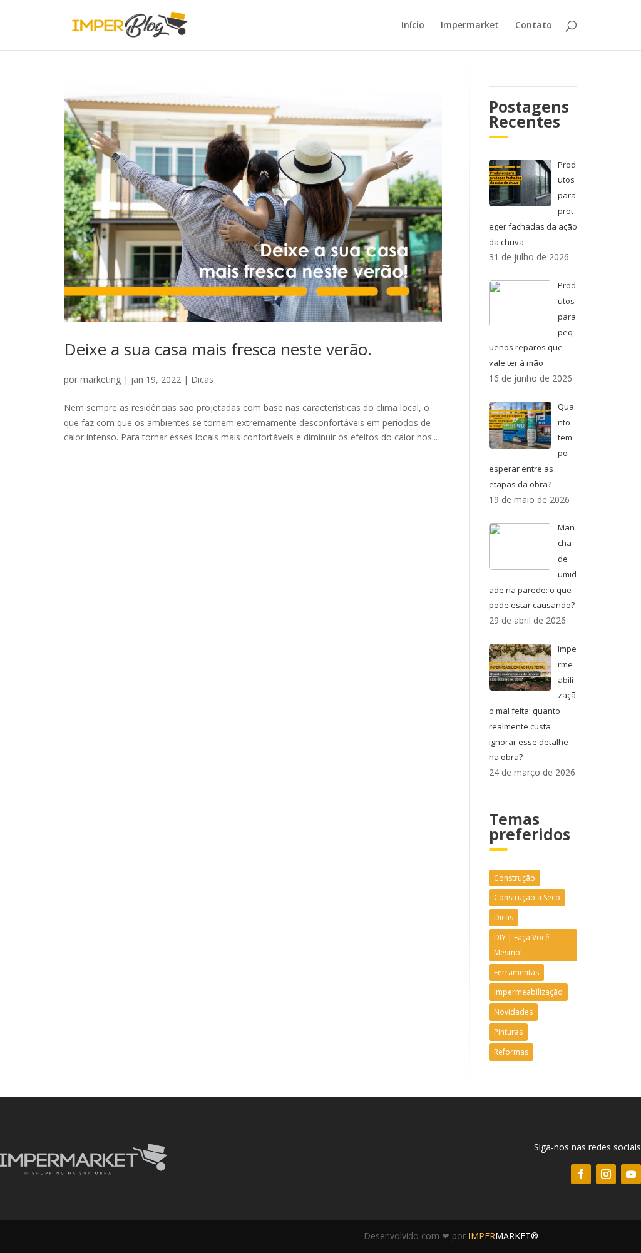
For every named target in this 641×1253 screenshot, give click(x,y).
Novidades (513, 1012)
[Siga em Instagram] (606, 1174)
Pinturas (508, 1032)
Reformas (511, 1052)
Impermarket (470, 26)
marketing (100, 379)
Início (412, 26)
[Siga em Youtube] (631, 1174)
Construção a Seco (527, 897)
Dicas (202, 379)
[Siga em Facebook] (581, 1174)
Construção (514, 878)
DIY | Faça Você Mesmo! (522, 945)
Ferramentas (516, 972)
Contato (533, 26)
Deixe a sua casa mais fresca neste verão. (218, 349)
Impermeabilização (528, 992)
